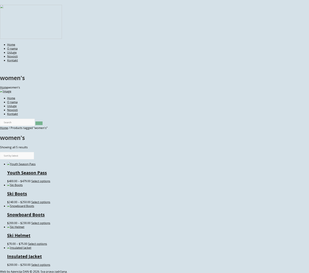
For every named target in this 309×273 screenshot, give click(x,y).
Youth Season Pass (27, 173)
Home (4, 87)
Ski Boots (17, 194)
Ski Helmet (18, 235)
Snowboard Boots (26, 214)
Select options (40, 181)
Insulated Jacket (24, 256)
